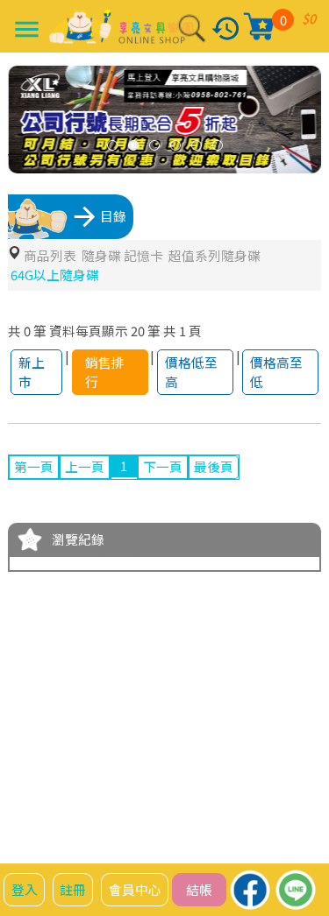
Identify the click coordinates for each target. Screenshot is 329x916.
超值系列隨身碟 (214, 255)
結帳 (199, 889)
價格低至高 (191, 372)
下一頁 (162, 466)
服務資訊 (110, 795)
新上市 (31, 372)
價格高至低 (276, 372)
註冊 (73, 889)
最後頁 (213, 466)
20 (138, 330)
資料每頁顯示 (88, 330)
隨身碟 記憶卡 (122, 255)
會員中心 (135, 889)
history (226, 28)
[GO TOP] (302, 858)
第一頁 (34, 466)
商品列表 (50, 255)
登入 (24, 889)
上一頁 (84, 466)
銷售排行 (105, 372)
